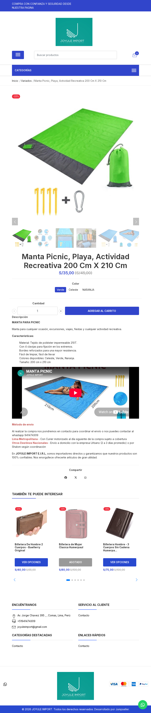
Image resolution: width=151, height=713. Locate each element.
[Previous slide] (15, 222)
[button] (14, 580)
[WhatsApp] (5, 684)
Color (75, 283)
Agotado (75, 562)
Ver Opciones (31, 562)
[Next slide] (136, 222)
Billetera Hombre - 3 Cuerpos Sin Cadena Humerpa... (116, 547)
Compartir (75, 469)
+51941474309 (26, 621)
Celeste (73, 289)
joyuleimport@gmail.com (32, 626)
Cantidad (38, 303)
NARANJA (88, 289)
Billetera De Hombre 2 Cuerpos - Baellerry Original (29, 547)
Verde (60, 289)
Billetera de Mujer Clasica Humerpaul (71, 546)
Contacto (83, 615)
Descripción (20, 316)
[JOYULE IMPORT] (74, 32)
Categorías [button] (23, 70)
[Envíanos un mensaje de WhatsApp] (142, 704)
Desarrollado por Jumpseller (111, 709)
